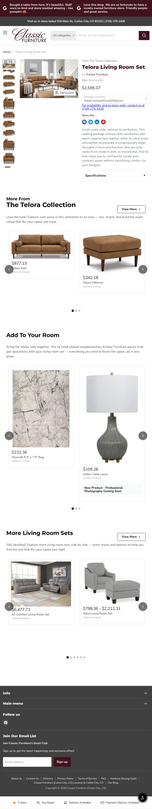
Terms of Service (87, 778)
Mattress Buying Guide (123, 778)
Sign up (62, 762)
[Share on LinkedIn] (97, 122)
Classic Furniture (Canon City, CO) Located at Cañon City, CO (69, 783)
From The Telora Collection (99, 61)
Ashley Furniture (97, 74)
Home (7, 52)
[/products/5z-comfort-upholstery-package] (41, 584)
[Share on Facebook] (84, 122)
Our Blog (113, 783)
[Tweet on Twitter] (90, 122)
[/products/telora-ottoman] (112, 254)
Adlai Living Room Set (97, 613)
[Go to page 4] (78, 657)
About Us (16, 778)
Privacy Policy (65, 778)
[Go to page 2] (76, 311)
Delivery (48, 778)
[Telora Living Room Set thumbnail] (9, 64)
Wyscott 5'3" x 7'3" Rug (28, 457)
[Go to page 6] (84, 657)
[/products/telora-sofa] (41, 247)
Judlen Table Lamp (95, 474)
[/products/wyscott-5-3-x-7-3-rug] (41, 408)
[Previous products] (9, 269)
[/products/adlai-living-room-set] (112, 584)
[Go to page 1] (72, 311)
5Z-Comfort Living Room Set (30, 614)
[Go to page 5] (81, 657)
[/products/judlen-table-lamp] (112, 417)
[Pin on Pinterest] (103, 122)
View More (129, 209)
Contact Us (32, 778)
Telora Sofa (19, 268)
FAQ (103, 778)
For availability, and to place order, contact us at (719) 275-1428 (113, 107)
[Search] (144, 35)
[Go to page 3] (79, 311)
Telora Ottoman (93, 283)
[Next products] (143, 269)
